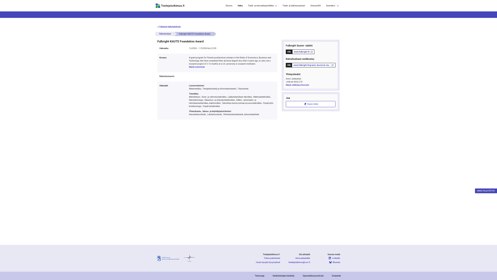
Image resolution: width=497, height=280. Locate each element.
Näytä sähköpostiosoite (297, 85)
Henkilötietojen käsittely (283, 276)
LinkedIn (336, 258)
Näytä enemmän (197, 67)
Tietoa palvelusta (272, 258)
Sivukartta (336, 276)
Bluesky (336, 262)
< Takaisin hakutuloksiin (169, 26)
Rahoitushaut (165, 34)
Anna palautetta (302, 258)
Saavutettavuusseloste (313, 276)
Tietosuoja (259, 276)
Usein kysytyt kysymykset (268, 262)
